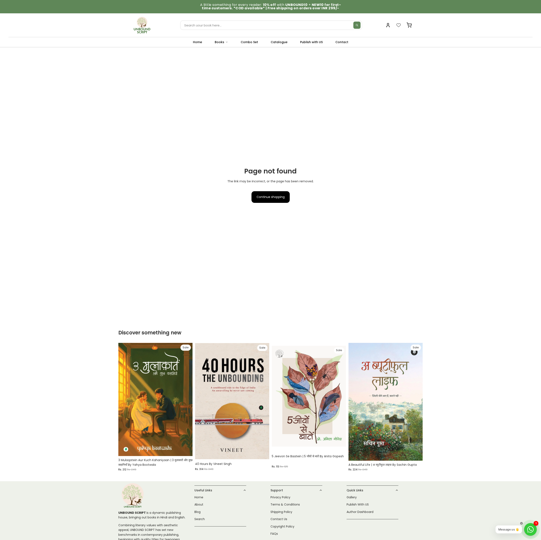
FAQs (274, 534)
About (198, 505)
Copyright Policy (282, 526)
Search (199, 519)
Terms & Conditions (285, 505)
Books (219, 42)
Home (197, 42)
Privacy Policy (280, 497)
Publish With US (358, 505)
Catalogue (279, 42)
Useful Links (203, 490)
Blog (197, 512)
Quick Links (355, 490)
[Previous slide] (354, 402)
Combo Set (249, 42)
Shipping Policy (281, 512)
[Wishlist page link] (398, 25)
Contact (341, 42)
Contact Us (278, 519)
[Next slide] (416, 402)
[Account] (388, 25)
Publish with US (311, 42)
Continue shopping (271, 197)
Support (276, 490)
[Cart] (409, 25)
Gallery (352, 497)
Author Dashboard (360, 512)
